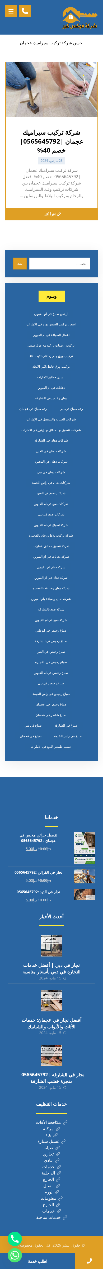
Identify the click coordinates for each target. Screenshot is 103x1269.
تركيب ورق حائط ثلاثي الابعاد (51, 366)
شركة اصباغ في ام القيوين (51, 525)
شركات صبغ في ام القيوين (51, 503)
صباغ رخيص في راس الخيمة (51, 694)
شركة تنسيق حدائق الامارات (51, 546)
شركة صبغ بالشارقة (51, 609)
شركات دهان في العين (51, 451)
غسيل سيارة (48, 1141)
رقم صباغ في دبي (71, 408)
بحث (19, 264)
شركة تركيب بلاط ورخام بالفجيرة (51, 535)
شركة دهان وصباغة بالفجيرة (50, 588)
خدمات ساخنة (48, 1217)
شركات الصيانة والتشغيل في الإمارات (51, 419)
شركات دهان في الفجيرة (51, 461)
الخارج (48, 1179)
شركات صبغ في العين (51, 493)
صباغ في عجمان (30, 736)
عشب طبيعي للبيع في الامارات (51, 746)
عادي (48, 1160)
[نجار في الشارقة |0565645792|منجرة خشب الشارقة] (51, 1055)
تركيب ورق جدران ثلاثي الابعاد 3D (51, 356)
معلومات (48, 1198)
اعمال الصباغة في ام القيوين (50, 335)
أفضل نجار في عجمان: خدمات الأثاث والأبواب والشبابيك (52, 1023)
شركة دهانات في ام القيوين (51, 556)
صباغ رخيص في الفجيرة (51, 662)
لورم (48, 1192)
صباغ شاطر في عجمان (51, 715)
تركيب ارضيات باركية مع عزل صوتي (50, 345)
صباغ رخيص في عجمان (51, 704)
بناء (48, 1135)
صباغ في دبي (33, 725)
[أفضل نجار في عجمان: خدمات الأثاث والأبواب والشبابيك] (51, 1000)
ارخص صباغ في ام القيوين (51, 313)
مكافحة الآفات (48, 1122)
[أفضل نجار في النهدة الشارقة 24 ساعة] (79, 17)
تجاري (48, 1154)
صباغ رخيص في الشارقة (51, 641)
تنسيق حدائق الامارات (51, 377)
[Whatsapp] (15, 1255)
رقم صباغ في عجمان (33, 408)
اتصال (48, 1185)
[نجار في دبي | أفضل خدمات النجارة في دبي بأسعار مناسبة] (51, 946)
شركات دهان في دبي (51, 472)
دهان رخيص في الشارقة (51, 398)
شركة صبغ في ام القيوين (51, 620)
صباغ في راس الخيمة (68, 736)
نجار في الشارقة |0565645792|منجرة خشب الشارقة (52, 1077)
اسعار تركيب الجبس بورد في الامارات (51, 324)
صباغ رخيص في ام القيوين (51, 672)
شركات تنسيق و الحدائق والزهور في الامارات (51, 430)
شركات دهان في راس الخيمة (51, 482)
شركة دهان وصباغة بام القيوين (51, 598)
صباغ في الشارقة (65, 725)
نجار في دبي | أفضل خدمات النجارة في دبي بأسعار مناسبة (51, 968)
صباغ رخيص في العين (51, 651)
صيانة (48, 1147)
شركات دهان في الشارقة (51, 440)
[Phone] (15, 1239)
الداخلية (48, 1173)
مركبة (48, 1128)
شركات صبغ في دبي (51, 514)
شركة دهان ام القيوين (51, 567)
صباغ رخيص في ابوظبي (51, 630)
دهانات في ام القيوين (51, 387)
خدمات (48, 1166)
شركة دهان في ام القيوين (51, 577)
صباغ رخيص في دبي (51, 683)
